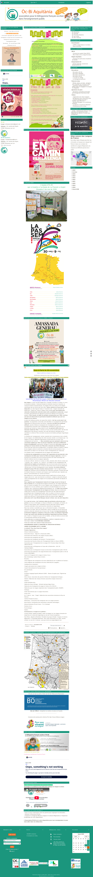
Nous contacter (57, 834)
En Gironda (75, 33)
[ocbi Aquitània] (46, 13)
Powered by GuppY (37, 874)
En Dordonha (75, 32)
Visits (34, 829)
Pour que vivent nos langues (33, 365)
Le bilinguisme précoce (79, 79)
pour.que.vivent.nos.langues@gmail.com (51, 620)
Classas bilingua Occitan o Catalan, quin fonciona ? (79, 100)
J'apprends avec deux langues (81, 96)
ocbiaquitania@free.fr (11, 139)
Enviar (12, 846)
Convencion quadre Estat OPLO (81, 53)
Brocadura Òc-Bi (77, 76)
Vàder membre (12, 834)
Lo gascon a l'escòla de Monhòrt (81, 104)
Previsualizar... (53, 628)
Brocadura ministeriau (79, 74)
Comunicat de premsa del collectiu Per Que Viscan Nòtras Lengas (46, 717)
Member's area (11, 829)
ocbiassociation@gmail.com (12, 124)
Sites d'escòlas (77, 46)
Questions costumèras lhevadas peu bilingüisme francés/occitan (81, 92)
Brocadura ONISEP (78, 73)
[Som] (91, 351)
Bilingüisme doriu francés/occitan (82, 98)
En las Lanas (75, 36)
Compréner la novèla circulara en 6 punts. (51, 711)
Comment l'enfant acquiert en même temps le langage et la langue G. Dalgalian (82, 86)
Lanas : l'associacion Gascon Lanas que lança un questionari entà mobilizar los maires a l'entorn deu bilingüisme (81, 112)
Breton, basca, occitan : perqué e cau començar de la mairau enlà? (81, 84)
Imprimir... (63, 628)
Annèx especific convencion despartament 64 (80, 64)
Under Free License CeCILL (54, 874)
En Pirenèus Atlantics (78, 34)
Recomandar (56, 836)
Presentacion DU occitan (79, 106)
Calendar (80, 829)
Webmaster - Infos (57, 829)
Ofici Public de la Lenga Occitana (82, 54)
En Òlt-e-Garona (76, 37)
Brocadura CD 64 (77, 72)
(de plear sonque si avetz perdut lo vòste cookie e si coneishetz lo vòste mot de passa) (59, 843)
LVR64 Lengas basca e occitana (81, 44)
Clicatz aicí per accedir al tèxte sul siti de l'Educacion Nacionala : (46, 693)
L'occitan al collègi (78, 77)
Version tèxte (57, 839)
